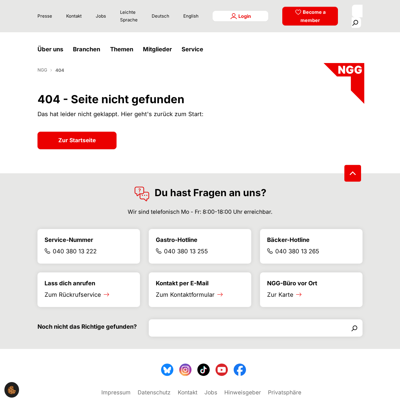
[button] (51, 49)
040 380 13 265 (297, 251)
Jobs (101, 16)
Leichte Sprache (129, 16)
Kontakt (74, 16)
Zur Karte (280, 294)
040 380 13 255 (186, 251)
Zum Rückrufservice (73, 294)
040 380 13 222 (75, 251)
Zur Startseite (77, 140)
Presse (44, 16)
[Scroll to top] (352, 173)
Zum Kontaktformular (185, 294)
